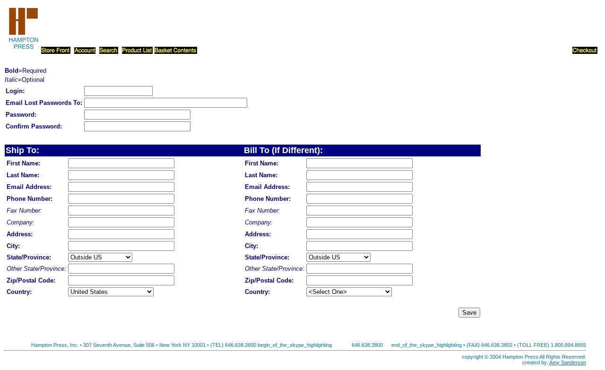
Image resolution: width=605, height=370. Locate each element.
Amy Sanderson (567, 362)
